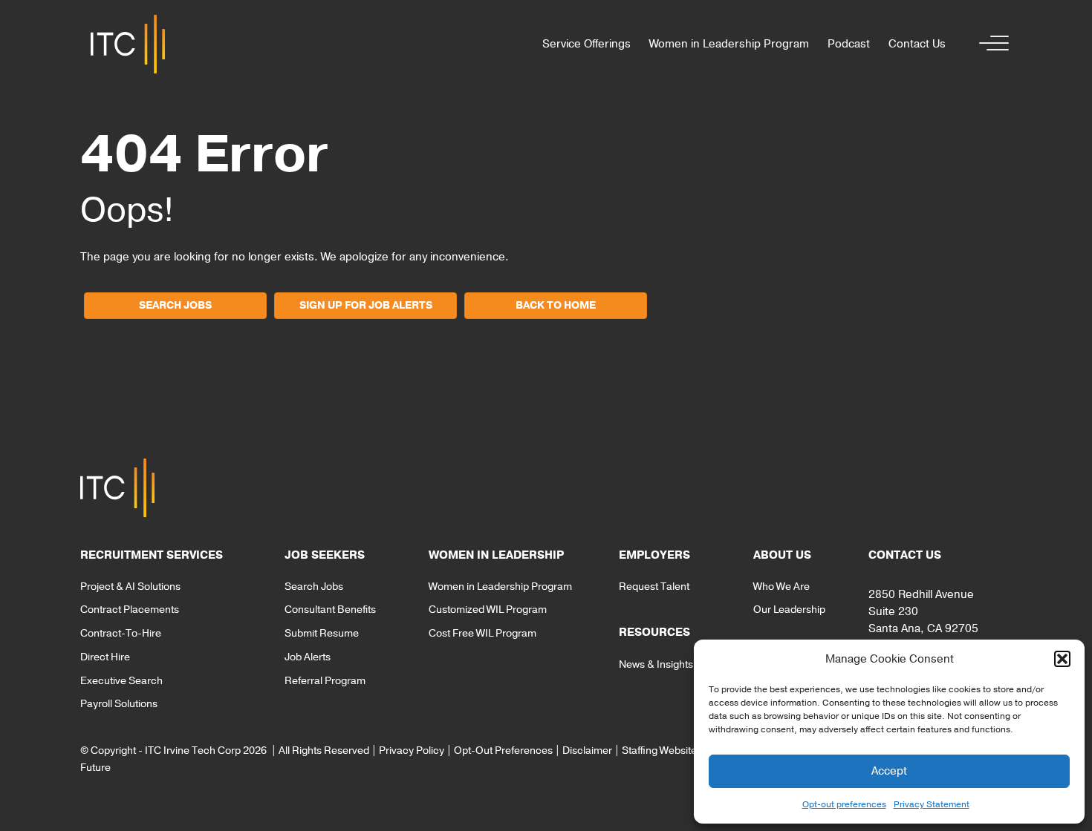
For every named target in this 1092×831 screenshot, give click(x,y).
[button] (1062, 658)
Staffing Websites (662, 750)
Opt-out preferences (844, 804)
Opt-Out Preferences (503, 750)
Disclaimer (587, 750)
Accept (889, 770)
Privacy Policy (411, 750)
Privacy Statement (931, 804)
